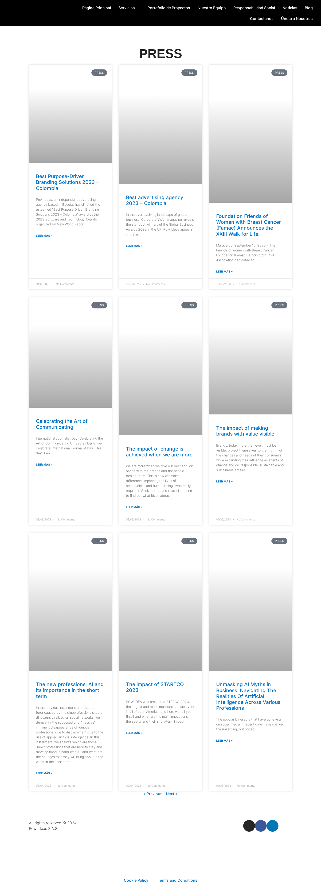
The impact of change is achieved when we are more (159, 452)
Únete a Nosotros (297, 18)
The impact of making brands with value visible (245, 431)
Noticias (289, 7)
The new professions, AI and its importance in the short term (70, 690)
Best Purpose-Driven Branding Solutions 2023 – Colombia (67, 182)
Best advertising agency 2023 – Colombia (154, 200)
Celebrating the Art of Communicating (62, 424)
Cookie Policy (136, 880)
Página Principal (96, 7)
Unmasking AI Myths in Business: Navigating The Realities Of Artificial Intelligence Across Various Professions (248, 696)
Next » (171, 793)
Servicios (126, 7)
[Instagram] (249, 826)
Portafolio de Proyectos (169, 7)
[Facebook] (261, 826)
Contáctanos (262, 18)
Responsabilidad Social (254, 7)
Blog (309, 7)
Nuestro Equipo (212, 7)
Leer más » (44, 235)
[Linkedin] (272, 826)
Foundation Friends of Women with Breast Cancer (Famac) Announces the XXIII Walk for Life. (248, 225)
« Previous (153, 793)
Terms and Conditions (177, 880)
